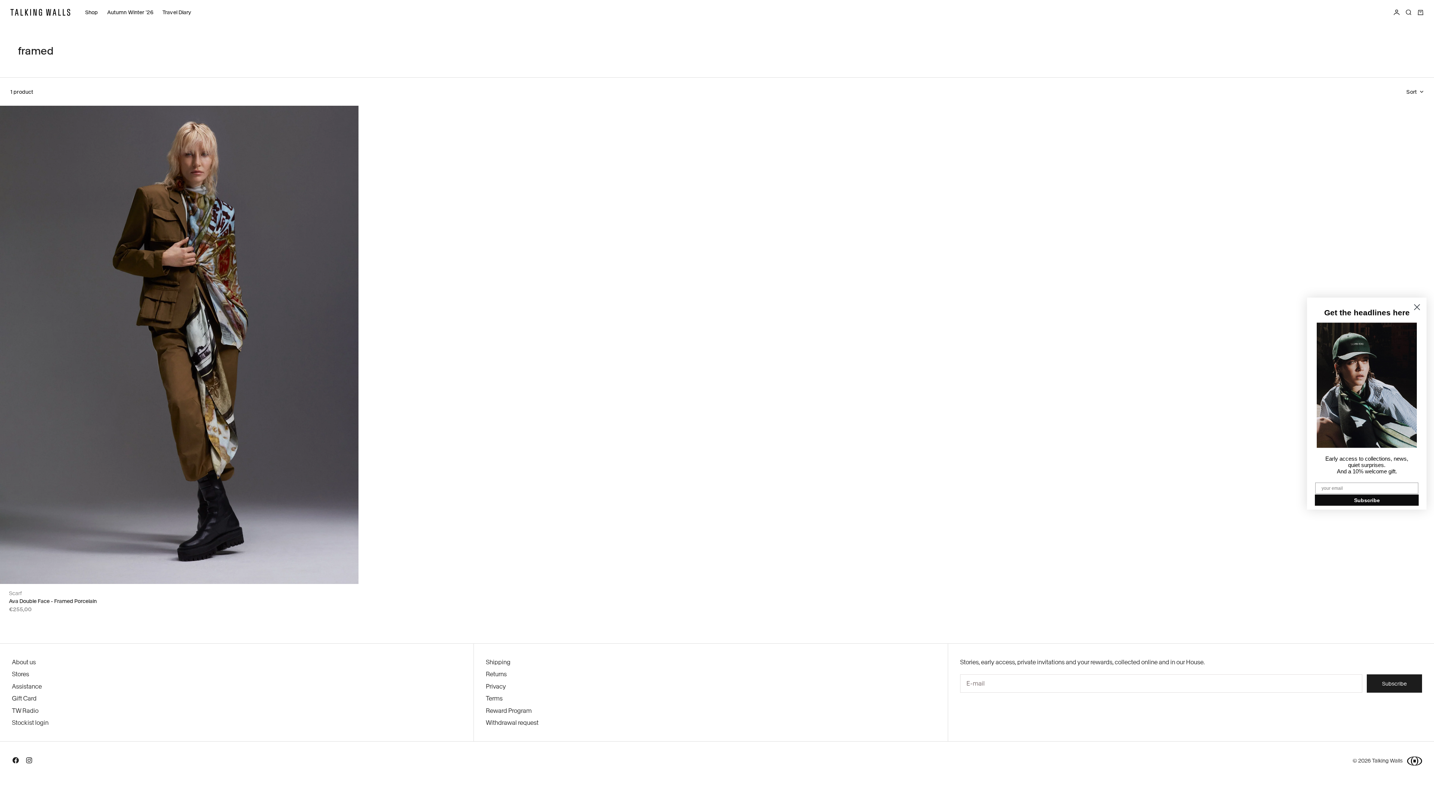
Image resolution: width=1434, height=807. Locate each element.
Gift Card (24, 698)
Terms (494, 698)
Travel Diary (177, 12)
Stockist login (30, 722)
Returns (496, 674)
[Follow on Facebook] (15, 762)
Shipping (498, 662)
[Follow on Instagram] (29, 762)
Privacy (496, 686)
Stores (20, 674)
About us (24, 662)
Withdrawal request (512, 722)
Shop (91, 12)
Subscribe (1367, 500)
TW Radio (25, 710)
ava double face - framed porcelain (53, 601)
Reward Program (509, 710)
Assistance (27, 686)
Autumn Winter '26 (130, 12)
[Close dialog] (1417, 307)
